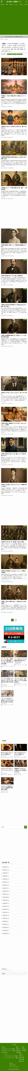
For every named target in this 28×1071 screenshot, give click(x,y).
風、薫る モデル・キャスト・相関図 (8, 1050)
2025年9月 (6, 900)
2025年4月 (6, 915)
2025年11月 (6, 894)
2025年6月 (6, 909)
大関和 (17, 1047)
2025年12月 (6, 891)
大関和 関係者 (19, 54)
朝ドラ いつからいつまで (14, 1066)
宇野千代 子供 (21, 1061)
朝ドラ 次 (11, 1063)
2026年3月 (6, 882)
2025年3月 (6, 918)
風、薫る (3, 1047)
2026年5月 (6, 876)
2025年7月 (6, 906)
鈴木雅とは (24, 1048)
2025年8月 (6, 903)
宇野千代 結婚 (21, 1059)
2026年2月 (6, 885)
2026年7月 (6, 870)
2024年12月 (6, 927)
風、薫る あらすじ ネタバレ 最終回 (8, 1048)
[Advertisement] (14, 20)
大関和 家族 (14, 54)
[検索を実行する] (25, 827)
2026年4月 (6, 879)
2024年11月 (6, 930)
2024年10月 (6, 933)
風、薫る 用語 (4, 1052)
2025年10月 (6, 897)
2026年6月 (6, 873)
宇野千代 (20, 1054)
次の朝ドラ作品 (12, 1064)
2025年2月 (6, 921)
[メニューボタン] (26, 1)
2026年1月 (6, 888)
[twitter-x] (12, 1044)
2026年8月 (6, 867)
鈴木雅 (23, 1047)
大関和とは (9, 54)
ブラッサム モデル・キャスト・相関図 (11, 1057)
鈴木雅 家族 (24, 1050)
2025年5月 (6, 912)
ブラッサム (6, 1054)
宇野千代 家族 (21, 1057)
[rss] (15, 1044)
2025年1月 (6, 924)
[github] (14, 1044)
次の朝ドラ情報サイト (14, 1)
